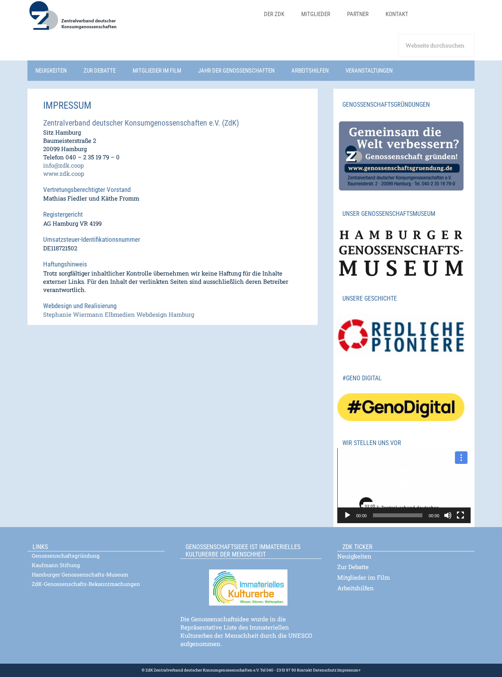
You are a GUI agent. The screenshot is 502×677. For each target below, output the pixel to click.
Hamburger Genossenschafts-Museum (80, 574)
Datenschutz (324, 670)
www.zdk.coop (63, 173)
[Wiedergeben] (347, 515)
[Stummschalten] (448, 515)
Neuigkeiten (354, 556)
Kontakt (304, 670)
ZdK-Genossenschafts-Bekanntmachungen (86, 584)
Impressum (347, 670)
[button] (404, 485)
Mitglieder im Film (363, 577)
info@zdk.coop (63, 165)
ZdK (141, 20)
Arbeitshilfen (355, 588)
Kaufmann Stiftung (56, 565)
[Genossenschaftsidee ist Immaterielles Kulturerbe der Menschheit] (251, 583)
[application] (404, 485)
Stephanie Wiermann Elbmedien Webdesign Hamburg (118, 314)
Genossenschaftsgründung (66, 555)
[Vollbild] (460, 515)
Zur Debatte (353, 567)
